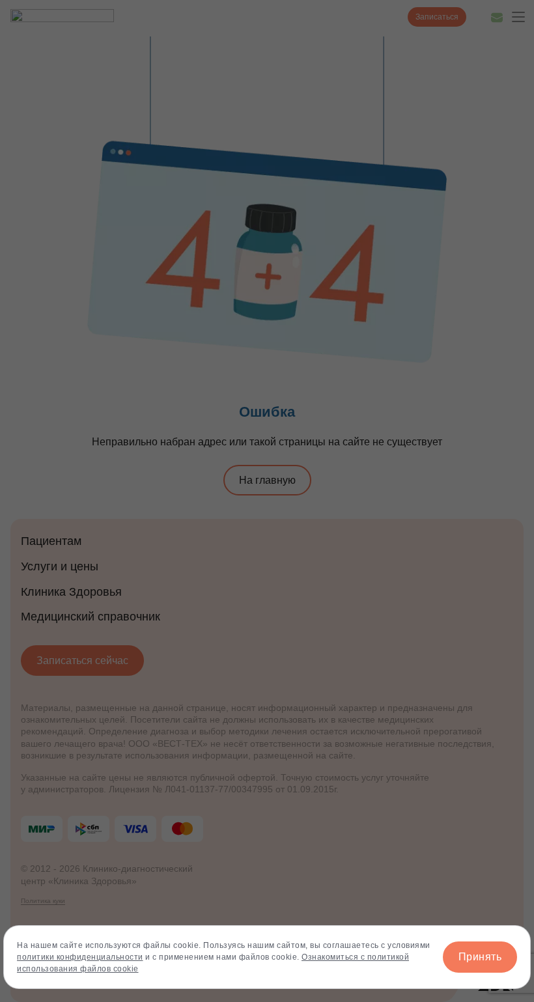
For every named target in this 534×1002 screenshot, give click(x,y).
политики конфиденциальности (80, 957)
